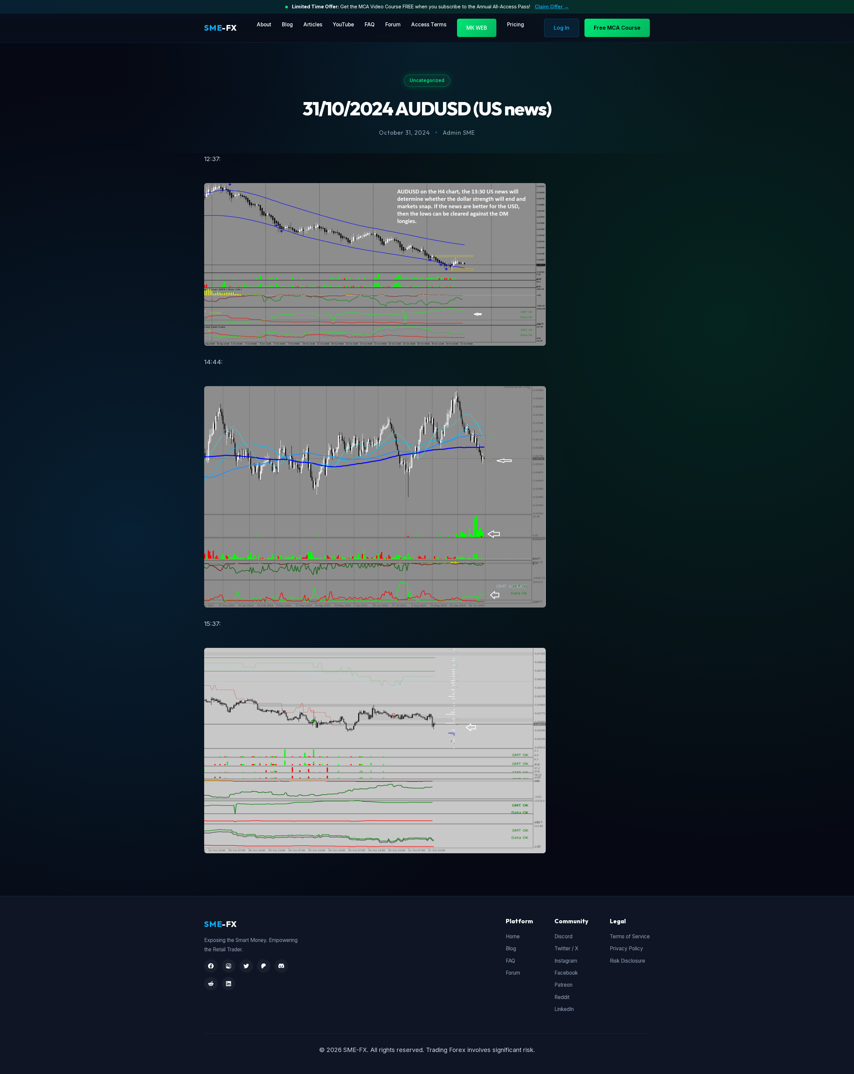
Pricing (515, 24)
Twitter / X (566, 948)
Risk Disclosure (627, 961)
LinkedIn (564, 1009)
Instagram (565, 961)
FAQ (370, 24)
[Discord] (281, 966)
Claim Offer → (552, 6)
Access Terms (428, 24)
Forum (393, 24)
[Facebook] (211, 966)
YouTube (343, 24)
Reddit (561, 997)
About (264, 24)
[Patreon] (263, 966)
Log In (561, 27)
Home (513, 936)
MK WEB (476, 28)
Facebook (566, 973)
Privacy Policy (626, 948)
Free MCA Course (617, 27)
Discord (563, 936)
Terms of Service (630, 936)
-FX (220, 28)
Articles (313, 24)
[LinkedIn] (228, 983)
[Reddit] (211, 983)
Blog (287, 24)
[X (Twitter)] (246, 966)
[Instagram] (228, 966)
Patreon (563, 985)
